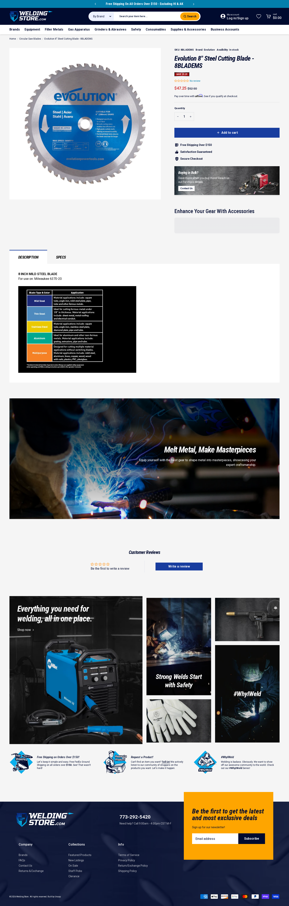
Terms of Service (128, 855)
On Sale (73, 865)
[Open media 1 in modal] (85, 124)
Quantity (179, 108)
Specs (61, 257)
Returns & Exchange (31, 871)
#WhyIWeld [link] (247, 694)
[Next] (194, 4)
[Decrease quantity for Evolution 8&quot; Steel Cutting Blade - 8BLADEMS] (178, 116)
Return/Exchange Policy (133, 865)
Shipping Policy (127, 871)
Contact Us (25, 865)
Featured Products (79, 855)
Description (28, 257)
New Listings (76, 860)
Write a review (179, 566)
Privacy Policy (126, 860)
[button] (181, 80)
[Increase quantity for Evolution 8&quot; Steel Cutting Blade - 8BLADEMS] (190, 116)
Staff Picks (75, 871)
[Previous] (95, 4)
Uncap (58, 897)
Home (12, 38)
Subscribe (251, 838)
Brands (23, 855)
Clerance (73, 876)
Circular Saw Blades (30, 38)
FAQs (22, 860)
